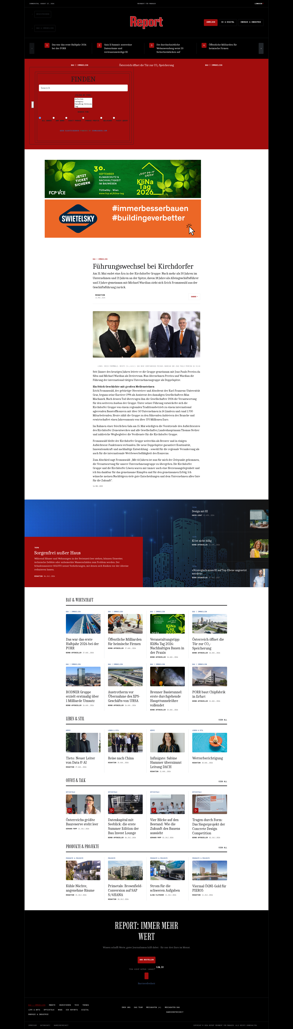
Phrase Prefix (91, 120)
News (60, 1010)
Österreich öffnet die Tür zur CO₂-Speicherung (208, 643)
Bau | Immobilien (100, 259)
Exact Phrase (74, 120)
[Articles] (83, 99)
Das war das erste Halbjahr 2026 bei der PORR (82, 643)
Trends (85, 1005)
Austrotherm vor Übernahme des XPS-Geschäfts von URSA (124, 696)
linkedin (258, 4)
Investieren (65, 1005)
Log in (160, 967)
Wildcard (107, 120)
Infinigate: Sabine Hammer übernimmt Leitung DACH (166, 762)
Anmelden (210, 22)
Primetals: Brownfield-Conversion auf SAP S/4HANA (125, 890)
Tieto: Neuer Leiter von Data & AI (80, 760)
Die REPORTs (72, 1010)
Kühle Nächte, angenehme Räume (80, 888)
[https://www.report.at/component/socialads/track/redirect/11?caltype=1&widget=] (123, 219)
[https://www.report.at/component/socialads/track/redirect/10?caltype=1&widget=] (123, 179)
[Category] (83, 101)
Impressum (32, 1025)
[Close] (32, 104)
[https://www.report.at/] (146, 22)
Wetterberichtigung (207, 758)
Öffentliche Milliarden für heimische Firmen (125, 641)
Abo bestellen (147, 959)
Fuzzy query (121, 120)
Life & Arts (34, 1010)
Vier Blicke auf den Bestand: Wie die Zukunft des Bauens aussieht (165, 826)
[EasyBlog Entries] (83, 104)
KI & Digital (227, 22)
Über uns (126, 1007)
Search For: (83, 112)
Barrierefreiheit (146, 983)
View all (223, 720)
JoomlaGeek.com (99, 130)
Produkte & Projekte (74, 858)
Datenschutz (45, 1025)
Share (193, 296)
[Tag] (83, 106)
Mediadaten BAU (172, 1007)
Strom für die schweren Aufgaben (165, 888)
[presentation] (31, 48)
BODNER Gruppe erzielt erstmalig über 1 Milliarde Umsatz (146, 65)
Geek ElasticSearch (69, 130)
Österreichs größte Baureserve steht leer (82, 822)
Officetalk (70, 792)
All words (46, 120)
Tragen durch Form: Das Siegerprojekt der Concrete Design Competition (208, 826)
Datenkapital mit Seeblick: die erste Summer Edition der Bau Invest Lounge (123, 826)
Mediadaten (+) (153, 1007)
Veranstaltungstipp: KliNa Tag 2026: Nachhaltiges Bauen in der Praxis (167, 646)
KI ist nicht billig (202, 540)
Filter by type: (83, 95)
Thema (36, 548)
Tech (76, 1005)
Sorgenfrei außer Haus (57, 553)
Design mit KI (200, 511)
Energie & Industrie (251, 22)
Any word (59, 120)
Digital (85, 1010)
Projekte (111, 858)
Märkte (52, 1005)
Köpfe (68, 730)
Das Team (138, 1007)
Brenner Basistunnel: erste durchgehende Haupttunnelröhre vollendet (166, 698)
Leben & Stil (113, 730)
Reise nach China (121, 758)
